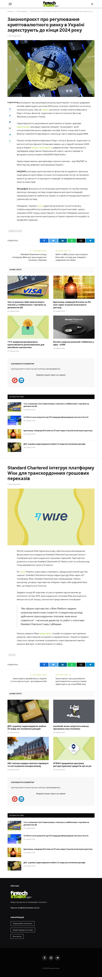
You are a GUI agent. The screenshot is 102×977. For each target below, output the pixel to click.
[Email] (9, 128)
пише (22, 571)
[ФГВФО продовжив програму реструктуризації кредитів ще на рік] (74, 748)
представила (45, 633)
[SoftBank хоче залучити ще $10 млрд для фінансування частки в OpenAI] (14, 420)
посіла (40, 206)
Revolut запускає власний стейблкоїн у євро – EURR (73, 343)
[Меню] (10, 4)
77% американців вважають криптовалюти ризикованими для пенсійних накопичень (25, 345)
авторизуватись (53, 369)
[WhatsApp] (9, 140)
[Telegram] (9, 134)
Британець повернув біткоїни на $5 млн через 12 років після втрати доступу (72, 305)
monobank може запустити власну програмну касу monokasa (71, 727)
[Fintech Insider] (51, 4)
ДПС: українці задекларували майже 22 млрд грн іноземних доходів (54, 444)
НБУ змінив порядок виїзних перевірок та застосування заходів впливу (28, 764)
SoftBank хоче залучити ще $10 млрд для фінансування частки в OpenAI (56, 417)
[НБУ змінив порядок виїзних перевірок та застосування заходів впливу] (28, 748)
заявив (45, 109)
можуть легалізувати (41, 147)
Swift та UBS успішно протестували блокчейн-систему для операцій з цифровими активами (71, 257)
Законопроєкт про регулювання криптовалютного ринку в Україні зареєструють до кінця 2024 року (71, 681)
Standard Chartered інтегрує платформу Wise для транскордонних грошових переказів (29, 257)
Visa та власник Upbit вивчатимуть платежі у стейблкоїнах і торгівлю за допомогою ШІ (26, 305)
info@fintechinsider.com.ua (28, 908)
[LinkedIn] (9, 121)
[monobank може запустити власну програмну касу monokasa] (74, 711)
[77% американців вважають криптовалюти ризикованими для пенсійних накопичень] (28, 327)
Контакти (17, 936)
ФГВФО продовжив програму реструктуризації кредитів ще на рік (72, 764)
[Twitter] (9, 115)
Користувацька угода (23, 930)
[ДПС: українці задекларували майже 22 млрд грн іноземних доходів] (14, 447)
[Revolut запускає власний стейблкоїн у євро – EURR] (74, 327)
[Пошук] (92, 4)
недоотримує (23, 127)
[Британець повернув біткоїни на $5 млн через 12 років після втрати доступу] (74, 287)
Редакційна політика (22, 923)
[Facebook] (9, 109)
